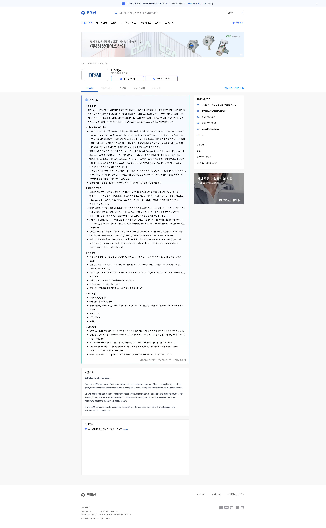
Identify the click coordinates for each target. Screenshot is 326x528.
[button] (319, 506)
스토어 (114, 23)
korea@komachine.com (195, 3)
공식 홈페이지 (129, 79)
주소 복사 (125, 429)
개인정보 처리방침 (236, 494)
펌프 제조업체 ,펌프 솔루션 (120, 73)
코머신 (158, 23)
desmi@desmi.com (210, 129)
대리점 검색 (101, 23)
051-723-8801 (209, 117)
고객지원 (169, 23)
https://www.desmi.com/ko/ (214, 111)
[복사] (210, 3)
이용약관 (216, 494)
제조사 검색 (87, 23)
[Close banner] (317, 3)
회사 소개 (200, 494)
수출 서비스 (145, 23)
